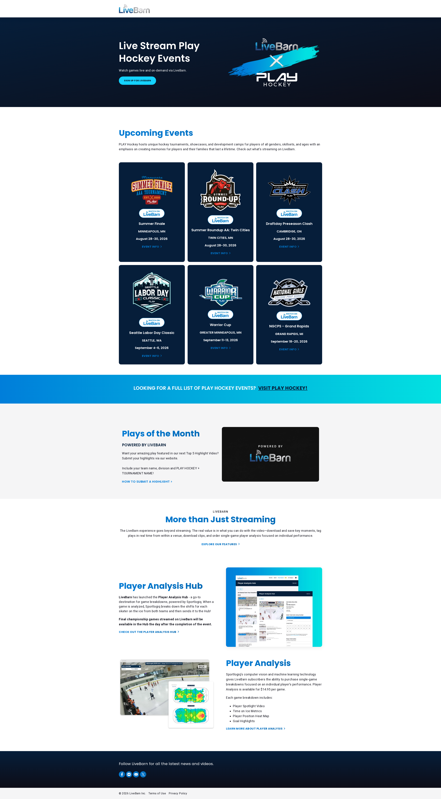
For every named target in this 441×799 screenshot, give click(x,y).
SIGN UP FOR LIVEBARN (137, 80)
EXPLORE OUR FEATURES (219, 544)
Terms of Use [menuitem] (157, 793)
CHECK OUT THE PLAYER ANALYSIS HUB (147, 632)
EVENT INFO (150, 246)
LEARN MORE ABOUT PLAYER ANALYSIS (254, 728)
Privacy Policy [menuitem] (178, 793)
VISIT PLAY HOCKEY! (282, 388)
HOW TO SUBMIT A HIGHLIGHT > (147, 481)
